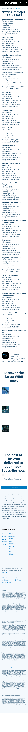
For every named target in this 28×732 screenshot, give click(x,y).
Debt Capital (11, 543)
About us (4, 572)
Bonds (11, 533)
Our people (5, 536)
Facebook (19, 578)
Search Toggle (21, 3)
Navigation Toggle (25, 3)
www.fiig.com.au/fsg (12, 667)
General (18, 8)
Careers (4, 544)
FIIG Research (15, 354)
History (4, 533)
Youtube (19, 580)
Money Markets (12, 553)
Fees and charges (4, 540)
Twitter (6, 580)
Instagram (7, 582)
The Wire (11, 3)
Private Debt (11, 548)
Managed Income (12, 538)
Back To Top (15, 487)
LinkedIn (7, 578)
